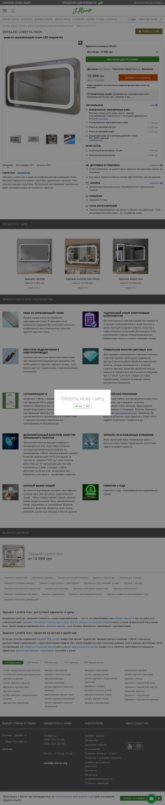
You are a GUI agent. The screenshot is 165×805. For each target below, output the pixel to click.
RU (88, 406)
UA (80, 406)
